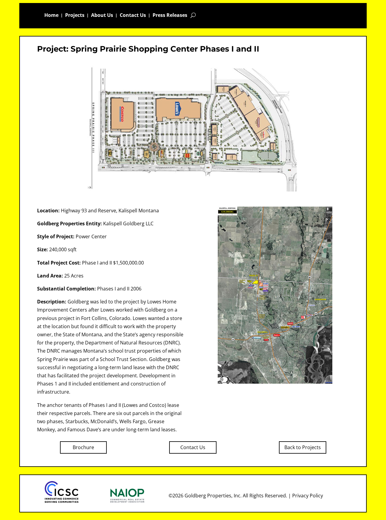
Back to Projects (302, 447)
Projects (74, 15)
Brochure (83, 447)
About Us (102, 15)
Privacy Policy (307, 495)
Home (51, 15)
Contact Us (133, 15)
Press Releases (170, 15)
